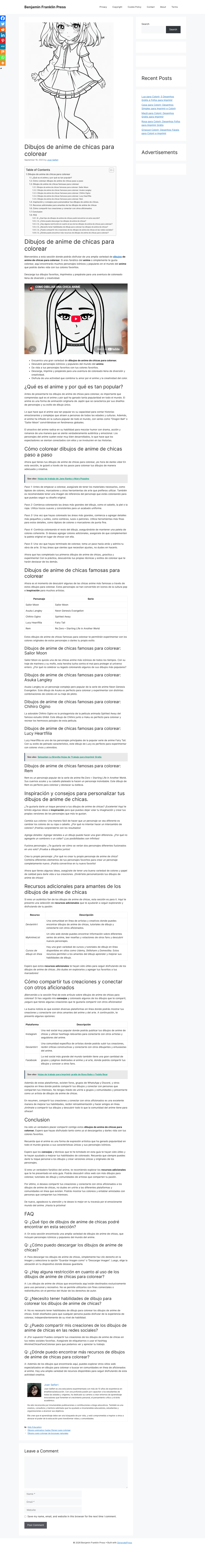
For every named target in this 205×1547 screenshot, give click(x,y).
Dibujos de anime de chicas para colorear (49, 174)
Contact (151, 7)
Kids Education (35, 1427)
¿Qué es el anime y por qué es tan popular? (52, 178)
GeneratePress (124, 1542)
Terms (175, 7)
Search (145, 24)
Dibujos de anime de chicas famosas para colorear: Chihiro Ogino (63, 193)
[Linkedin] (3, 35)
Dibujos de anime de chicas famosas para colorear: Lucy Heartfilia (64, 196)
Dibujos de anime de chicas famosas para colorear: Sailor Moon (62, 187)
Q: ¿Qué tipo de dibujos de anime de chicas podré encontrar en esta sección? (68, 218)
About (163, 7)
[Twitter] (3, 24)
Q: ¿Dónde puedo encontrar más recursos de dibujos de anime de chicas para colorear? (73, 233)
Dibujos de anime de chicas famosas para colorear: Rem (60, 199)
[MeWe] (3, 46)
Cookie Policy (134, 7)
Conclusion (37, 212)
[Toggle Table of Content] (110, 170)
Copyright (117, 7)
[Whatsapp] (3, 57)
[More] (3, 63)
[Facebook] (3, 18)
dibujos (117, 256)
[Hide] (1, 68)
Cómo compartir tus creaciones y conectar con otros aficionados (62, 208)
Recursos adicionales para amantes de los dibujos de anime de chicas (65, 205)
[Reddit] (3, 29)
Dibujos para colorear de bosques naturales (48, 1433)
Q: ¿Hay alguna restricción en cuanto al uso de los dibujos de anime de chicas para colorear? (74, 224)
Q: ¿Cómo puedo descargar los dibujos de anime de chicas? (61, 221)
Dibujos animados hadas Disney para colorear (49, 1430)
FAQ (35, 215)
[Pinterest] (3, 40)
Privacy (103, 7)
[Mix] (3, 52)
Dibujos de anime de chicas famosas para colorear (56, 184)
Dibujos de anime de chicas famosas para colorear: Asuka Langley (64, 190)
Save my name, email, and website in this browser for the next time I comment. (71, 1516)
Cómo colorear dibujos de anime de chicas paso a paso (58, 181)
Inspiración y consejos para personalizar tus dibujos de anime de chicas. (66, 202)
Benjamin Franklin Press (45, 7)
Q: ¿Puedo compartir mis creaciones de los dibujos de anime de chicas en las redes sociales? (75, 230)
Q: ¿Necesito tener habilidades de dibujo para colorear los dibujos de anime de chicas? (72, 227)
